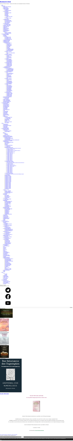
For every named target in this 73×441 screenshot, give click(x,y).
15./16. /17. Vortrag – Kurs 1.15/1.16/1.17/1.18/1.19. (14, 148)
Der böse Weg (5, 254)
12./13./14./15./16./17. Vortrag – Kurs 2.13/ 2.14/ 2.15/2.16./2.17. (15, 162)
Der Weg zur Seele (5, 216)
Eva (7, 72)
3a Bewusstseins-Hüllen (10, 70)
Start (0, 434)
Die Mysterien (5, 193)
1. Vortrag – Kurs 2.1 (9, 172)
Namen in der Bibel (6, 34)
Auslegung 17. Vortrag (8, 176)
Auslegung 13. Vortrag (8, 179)
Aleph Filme (6, 13)
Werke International (6, 127)
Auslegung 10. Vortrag (8, 181)
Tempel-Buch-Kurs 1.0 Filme (9, 147)
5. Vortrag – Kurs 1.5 (9, 157)
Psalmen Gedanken (6, 8)
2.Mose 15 (6, 144)
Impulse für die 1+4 (6, 231)
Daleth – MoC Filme (9, 16)
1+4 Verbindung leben (6, 245)
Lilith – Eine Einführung (6, 100)
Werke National (5, 126)
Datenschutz (9, 434)
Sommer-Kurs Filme (8, 238)
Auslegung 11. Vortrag (8, 180)
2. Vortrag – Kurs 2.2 (9, 171)
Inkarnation (6, 204)
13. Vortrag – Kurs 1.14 (10, 149)
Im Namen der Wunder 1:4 (8, 234)
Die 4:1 (4, 250)
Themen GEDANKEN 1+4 (9, 229)
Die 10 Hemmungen (8, 263)
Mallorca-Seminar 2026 (6, 235)
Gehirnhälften (7, 239)
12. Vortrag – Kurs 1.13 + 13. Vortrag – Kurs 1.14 (13, 150)
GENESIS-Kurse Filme (8, 62)
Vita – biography (5, 278)
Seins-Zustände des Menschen (7, 96)
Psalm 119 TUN (5, 7)
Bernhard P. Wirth (5, 1)
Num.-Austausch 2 (7, 22)
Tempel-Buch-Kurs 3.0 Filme (9, 173)
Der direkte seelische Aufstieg (9, 138)
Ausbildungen (5, 275)
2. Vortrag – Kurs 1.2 (9, 159)
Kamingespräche (5, 103)
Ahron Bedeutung (9, 61)
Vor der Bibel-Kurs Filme (8, 39)
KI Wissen (4, 222)
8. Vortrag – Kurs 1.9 (9, 154)
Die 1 (4, 246)
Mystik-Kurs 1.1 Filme (8, 268)
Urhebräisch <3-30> (7, 203)
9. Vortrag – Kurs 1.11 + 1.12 (11, 152)
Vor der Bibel (5, 36)
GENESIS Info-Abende (6, 40)
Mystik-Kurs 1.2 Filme (8, 269)
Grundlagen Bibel (9, 45)
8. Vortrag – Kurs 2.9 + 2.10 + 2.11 (11, 165)
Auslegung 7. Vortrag (8, 183)
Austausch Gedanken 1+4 (8, 230)
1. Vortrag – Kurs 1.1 (9, 160)
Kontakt (3, 434)
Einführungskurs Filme (8, 12)
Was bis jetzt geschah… (10, 50)
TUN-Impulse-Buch (7, 227)
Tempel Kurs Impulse (6, 129)
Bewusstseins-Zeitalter (6, 105)
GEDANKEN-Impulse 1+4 (7, 228)
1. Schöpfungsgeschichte (10, 68)
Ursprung (8, 47)
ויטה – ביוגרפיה (5, 277)
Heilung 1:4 (5, 31)
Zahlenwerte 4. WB (6, 28)
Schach (4, 219)
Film (5, 267)
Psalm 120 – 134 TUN (6, 135)
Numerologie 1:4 (5, 29)
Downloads (15, 434)
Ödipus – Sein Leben (8, 190)
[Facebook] (8, 299)
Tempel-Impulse (5, 223)
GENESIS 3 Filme (9, 95)
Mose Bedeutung (9, 59)
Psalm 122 (6, 134)
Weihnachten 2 (7, 211)
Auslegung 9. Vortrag (8, 182)
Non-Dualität (8, 48)
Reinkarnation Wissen (8, 206)
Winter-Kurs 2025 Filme (8, 236)
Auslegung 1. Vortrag (8, 188)
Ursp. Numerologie (6, 11)
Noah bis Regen (9, 75)
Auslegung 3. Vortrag (8, 186)
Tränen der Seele (5, 215)
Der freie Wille (5, 112)
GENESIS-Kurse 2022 (6, 67)
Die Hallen (4, 35)
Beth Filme (6, 14)
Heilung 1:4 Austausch (8, 33)
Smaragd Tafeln (5, 108)
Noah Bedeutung (9, 56)
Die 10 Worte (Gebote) (6, 109)
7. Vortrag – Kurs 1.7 (9, 155)
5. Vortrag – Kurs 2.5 (9, 168)
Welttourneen (5, 279)
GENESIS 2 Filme (9, 64)
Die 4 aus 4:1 (5, 249)
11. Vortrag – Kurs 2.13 (10, 163)
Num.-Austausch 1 (7, 21)
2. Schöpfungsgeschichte (10, 49)
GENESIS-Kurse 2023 (6, 42)
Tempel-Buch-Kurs (6, 141)
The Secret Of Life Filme (6, 281)
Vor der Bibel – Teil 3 (8, 38)
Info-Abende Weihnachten (8, 208)
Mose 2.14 (6, 143)
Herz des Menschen (7, 196)
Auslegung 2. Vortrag (8, 187)
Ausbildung (6, 9)
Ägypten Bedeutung (9, 60)
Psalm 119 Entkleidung (8, 130)
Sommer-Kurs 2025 (6, 237)
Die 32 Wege (5, 194)
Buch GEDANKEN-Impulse (7, 125)
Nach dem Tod (5, 113)
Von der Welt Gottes (6, 233)
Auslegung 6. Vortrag (8, 184)
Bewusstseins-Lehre (6, 106)
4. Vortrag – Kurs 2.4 (9, 170)
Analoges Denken (9, 44)
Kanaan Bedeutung (9, 81)
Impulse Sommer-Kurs (8, 242)
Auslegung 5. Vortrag (8, 185)
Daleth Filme (7, 15)
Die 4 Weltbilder (5, 107)
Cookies (12, 434)
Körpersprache (7, 119)
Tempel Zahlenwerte (6, 26)
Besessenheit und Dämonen (7, 101)
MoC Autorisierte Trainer (8, 121)
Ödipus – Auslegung (8, 191)
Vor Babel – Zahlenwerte (6, 25)
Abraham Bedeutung (9, 82)
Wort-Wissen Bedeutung (10, 73)
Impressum (5, 434)
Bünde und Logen (5, 114)
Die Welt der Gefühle (8, 118)
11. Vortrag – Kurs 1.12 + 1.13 (11, 151)
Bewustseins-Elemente (8, 260)
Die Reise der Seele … (8, 137)
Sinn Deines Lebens (6, 23)
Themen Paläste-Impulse (8, 225)
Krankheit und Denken (6, 217)
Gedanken (6, 266)
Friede (4, 271)
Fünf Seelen (6, 261)
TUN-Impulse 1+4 (5, 226)
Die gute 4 (4, 247)
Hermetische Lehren (6, 218)
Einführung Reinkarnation (8, 201)
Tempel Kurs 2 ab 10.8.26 (10, 161)
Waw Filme (6, 18)
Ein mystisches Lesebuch (6, 255)
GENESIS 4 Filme (9, 65)
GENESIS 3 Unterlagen (8, 54)
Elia (3, 132)
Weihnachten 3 (7, 212)
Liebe (4, 110)
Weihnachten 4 (7, 213)
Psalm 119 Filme (7, 131)
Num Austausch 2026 (8, 20)
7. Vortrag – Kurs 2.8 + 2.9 (10, 166)
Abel (7, 53)
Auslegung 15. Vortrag (8, 177)
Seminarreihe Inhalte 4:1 (6, 257)
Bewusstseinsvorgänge (8, 264)
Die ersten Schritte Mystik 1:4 (9, 258)
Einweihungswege (7, 265)
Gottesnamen (8, 46)
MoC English (7, 122)
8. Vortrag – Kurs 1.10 (10, 153)
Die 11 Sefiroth (7, 195)
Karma (4, 115)
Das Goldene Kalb (5, 199)
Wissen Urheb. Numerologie (7, 6)
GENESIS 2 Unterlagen (8, 51)
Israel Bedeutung (9, 88)
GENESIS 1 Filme (9, 63)
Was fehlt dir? (5, 214)
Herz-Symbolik (7, 197)
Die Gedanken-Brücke (8, 202)
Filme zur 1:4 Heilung (8, 32)
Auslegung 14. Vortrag (8, 178)
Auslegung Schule (7, 241)
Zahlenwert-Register (8, 175)
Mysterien (4, 256)
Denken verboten (7, 120)
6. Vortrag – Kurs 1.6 (9, 156)
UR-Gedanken (7, 205)
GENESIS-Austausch (8, 66)
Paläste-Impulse (5, 224)
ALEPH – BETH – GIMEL (7, 24)
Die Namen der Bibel (6, 207)
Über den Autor (5, 124)
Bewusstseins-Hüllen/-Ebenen (11, 52)
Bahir (4, 270)
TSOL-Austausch (5, 282)
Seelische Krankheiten (8, 10)
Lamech (8, 74)
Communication (5, 116)
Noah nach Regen (9, 79)
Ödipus (4, 189)
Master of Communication (8, 117)
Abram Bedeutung (9, 80)
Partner (6, 274)
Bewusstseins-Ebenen (8, 259)
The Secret (4, 283)
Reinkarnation (5, 200)
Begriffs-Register (7, 174)
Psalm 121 (6, 133)
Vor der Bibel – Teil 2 (8, 37)
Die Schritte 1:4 (5, 253)
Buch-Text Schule (7, 240)
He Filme (6, 17)
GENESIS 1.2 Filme (9, 93)
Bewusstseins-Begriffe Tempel (9, 142)
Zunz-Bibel (8, 43)
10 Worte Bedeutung (9, 90)
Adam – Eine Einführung (6, 99)
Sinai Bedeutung (9, 89)
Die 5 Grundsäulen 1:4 (6, 252)
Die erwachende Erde (6, 104)
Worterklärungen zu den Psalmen (7, 140)
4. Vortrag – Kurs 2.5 (9, 169)
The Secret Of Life (5, 280)
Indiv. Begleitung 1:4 (6, 244)
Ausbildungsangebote (6, 19)
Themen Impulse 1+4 (8, 232)
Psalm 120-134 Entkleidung (9, 145)
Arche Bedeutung (9, 57)
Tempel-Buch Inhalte (8, 146)
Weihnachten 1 (7, 210)
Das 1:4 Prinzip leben (6, 221)
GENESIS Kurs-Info (6, 41)
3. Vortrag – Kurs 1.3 (9, 158)
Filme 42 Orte (7, 98)
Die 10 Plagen (9, 91)
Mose (7, 84)
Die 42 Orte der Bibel (6, 97)
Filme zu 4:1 (5, 251)
